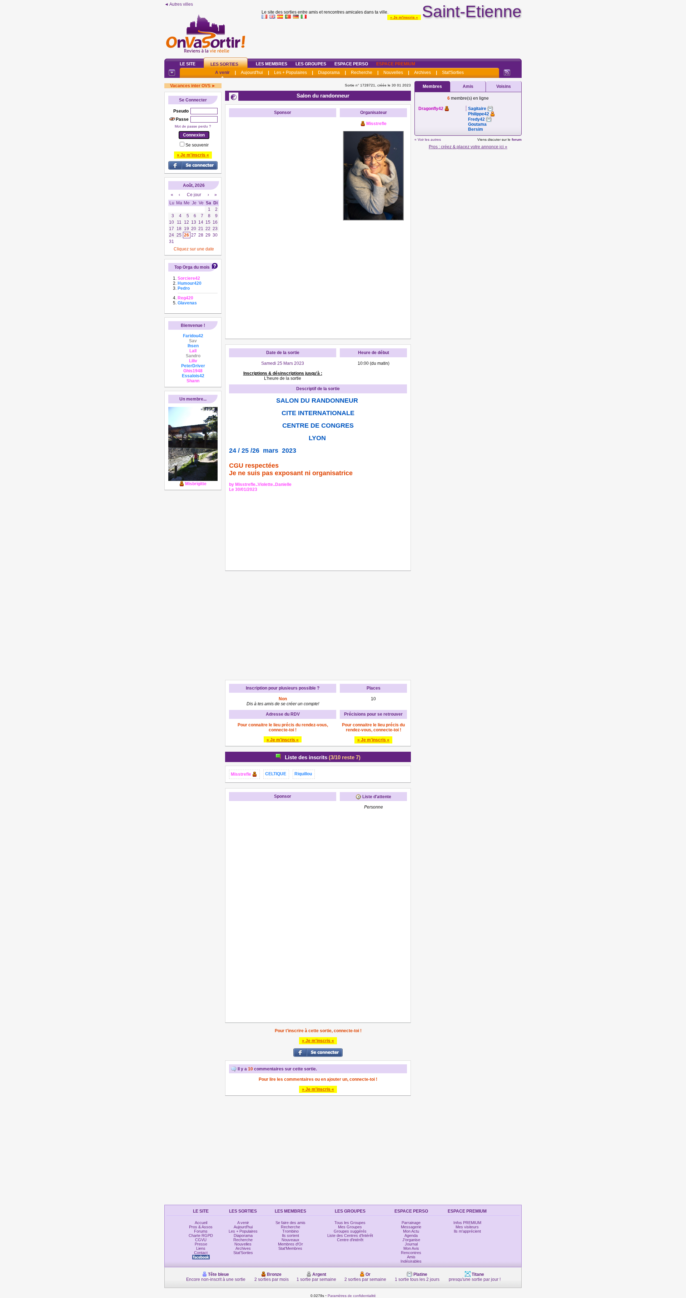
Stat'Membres (290, 1248)
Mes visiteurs (467, 1227)
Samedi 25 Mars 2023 (282, 363)
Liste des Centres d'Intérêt (350, 1235)
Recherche (361, 72)
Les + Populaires (290, 72)
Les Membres (271, 63)
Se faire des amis (290, 1222)
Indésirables (411, 1261)
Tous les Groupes (350, 1222)
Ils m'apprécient (467, 1231)
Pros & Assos (201, 1227)
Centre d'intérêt (350, 1240)
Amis (468, 86)
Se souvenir (197, 145)
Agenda (411, 1235)
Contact (201, 1252)
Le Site (187, 63)
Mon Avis (411, 1248)
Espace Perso (351, 63)
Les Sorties (224, 64)
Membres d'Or (290, 1244)
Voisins (503, 86)
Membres (432, 86)
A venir (222, 72)
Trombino (290, 1231)
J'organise (411, 1240)
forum (517, 139)
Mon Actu (411, 1231)
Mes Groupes (350, 1227)
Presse (201, 1244)
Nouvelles (393, 72)
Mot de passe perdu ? (193, 126)
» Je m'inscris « (404, 17)
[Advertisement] (392, 37)
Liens (200, 1248)
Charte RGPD (201, 1235)
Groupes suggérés (350, 1231)
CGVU (201, 1240)
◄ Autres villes (178, 4)
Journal (411, 1244)
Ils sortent (290, 1235)
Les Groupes (310, 63)
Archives (422, 72)
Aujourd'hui (252, 72)
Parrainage (411, 1222)
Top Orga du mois (192, 267)
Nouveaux (290, 1240)
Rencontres (411, 1252)
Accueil (201, 1222)
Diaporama (329, 72)
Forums (201, 1231)
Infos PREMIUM (467, 1222)
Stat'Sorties (453, 72)
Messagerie (411, 1227)
